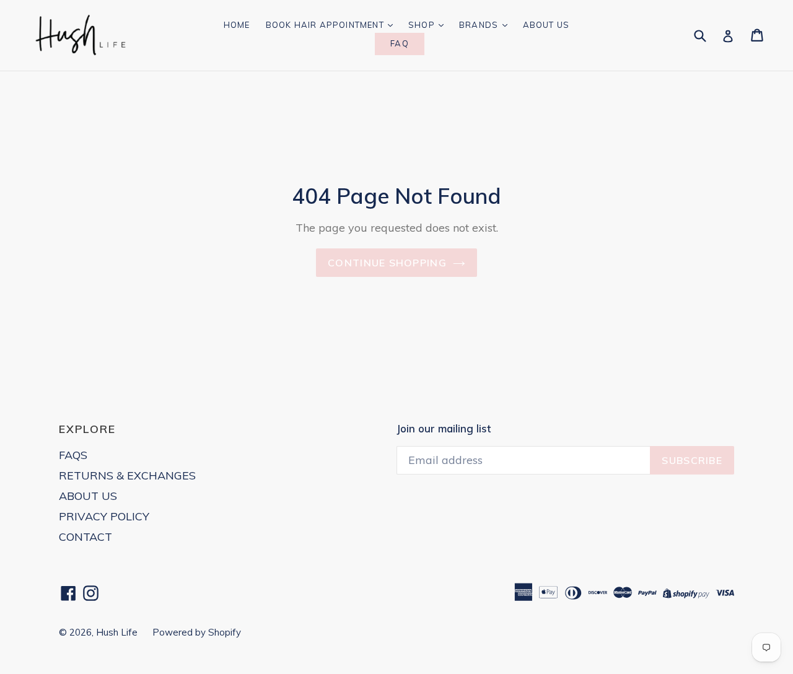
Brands (480, 25)
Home (237, 25)
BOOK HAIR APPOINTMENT (326, 25)
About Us (546, 25)
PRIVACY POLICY (104, 516)
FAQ (399, 43)
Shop (422, 25)
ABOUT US (88, 496)
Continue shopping (387, 262)
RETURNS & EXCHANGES (127, 475)
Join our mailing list (443, 428)
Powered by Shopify (196, 632)
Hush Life (118, 632)
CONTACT (85, 537)
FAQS (73, 455)
